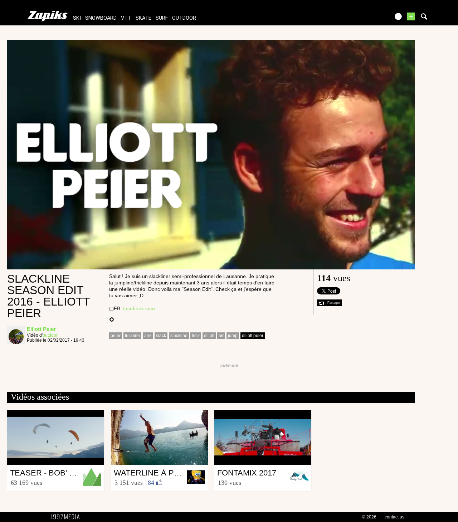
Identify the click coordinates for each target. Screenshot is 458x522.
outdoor (184, 18)
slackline (178, 335)
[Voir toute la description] (111, 320)
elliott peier (252, 335)
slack (161, 335)
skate (143, 18)
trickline (132, 335)
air (221, 335)
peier (116, 335)
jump (233, 335)
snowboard (101, 18)
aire (148, 335)
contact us (394, 516)
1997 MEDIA (67, 517)
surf (162, 18)
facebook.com (139, 308)
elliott (209, 335)
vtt (126, 18)
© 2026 (369, 516)
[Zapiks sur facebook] (369, 19)
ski (77, 18)
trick (196, 335)
